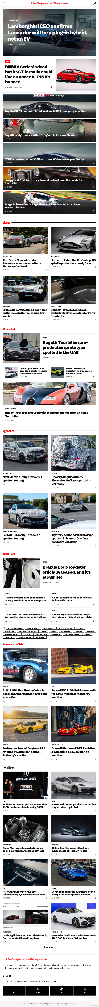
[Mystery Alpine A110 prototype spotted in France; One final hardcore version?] (73, 511)
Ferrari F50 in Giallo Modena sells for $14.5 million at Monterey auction (73, 694)
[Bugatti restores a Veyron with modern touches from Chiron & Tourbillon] (49, 393)
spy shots (56, 634)
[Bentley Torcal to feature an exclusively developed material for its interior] (73, 290)
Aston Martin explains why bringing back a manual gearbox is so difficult (23, 849)
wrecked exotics (12, 634)
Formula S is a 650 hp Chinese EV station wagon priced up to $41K (73, 806)
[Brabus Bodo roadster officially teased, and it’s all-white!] (21, 573)
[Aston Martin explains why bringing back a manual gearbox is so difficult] (25, 828)
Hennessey (55, 844)
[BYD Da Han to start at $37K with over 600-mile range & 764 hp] (49, 154)
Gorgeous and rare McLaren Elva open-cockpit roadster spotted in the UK (73, 893)
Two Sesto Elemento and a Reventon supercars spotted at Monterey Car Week (22, 263)
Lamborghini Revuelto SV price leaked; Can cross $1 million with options (25, 937)
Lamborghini (13, 20)
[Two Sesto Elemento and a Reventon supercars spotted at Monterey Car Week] (25, 240)
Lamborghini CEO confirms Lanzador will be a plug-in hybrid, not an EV (47, 32)
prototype (9, 631)
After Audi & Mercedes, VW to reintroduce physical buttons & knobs (24, 893)
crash (53, 631)
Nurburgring (55, 256)
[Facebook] (14, 991)
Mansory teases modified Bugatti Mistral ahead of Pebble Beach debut (72, 616)
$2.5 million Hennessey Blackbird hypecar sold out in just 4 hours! (70, 849)
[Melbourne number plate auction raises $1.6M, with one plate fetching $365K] (25, 785)
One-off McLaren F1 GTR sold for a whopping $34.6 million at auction (73, 752)
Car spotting (7, 256)
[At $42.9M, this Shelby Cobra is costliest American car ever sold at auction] (25, 666)
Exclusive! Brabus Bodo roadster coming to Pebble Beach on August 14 (26, 599)
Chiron (43, 631)
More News (9, 767)
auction (79, 628)
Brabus (45, 562)
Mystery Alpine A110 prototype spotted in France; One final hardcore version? (72, 538)
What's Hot (9, 329)
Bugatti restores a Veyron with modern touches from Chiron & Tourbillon (46, 414)
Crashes (78, 631)
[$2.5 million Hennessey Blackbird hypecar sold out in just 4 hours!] (73, 828)
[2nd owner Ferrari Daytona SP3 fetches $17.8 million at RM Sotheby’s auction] (25, 724)
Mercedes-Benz (56, 932)
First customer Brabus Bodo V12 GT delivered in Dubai (72, 599)
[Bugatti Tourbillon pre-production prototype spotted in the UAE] (21, 348)
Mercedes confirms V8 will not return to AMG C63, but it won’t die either (73, 937)
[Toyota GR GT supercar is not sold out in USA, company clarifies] (49, 106)
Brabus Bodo (7, 306)
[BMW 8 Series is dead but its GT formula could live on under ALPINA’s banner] (76, 75)
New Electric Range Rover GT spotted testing (23, 478)
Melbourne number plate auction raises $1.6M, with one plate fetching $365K (25, 806)
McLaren (54, 888)
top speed (39, 637)
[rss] (84, 991)
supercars (65, 631)
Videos (6, 222)
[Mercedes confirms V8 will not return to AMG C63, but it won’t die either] (73, 916)
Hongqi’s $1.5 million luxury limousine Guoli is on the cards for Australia (43, 182)
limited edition (24, 637)
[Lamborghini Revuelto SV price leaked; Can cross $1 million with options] (25, 916)
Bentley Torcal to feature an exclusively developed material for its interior (73, 313)
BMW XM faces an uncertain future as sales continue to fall (79, 371)
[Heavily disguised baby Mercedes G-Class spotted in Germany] (73, 453)
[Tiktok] (61, 991)
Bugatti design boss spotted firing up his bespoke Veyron (40, 135)
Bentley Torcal (56, 306)
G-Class (54, 473)
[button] (5, 3)
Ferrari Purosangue (10, 531)
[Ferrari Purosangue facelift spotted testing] (25, 511)
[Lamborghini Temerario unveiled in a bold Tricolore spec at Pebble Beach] (11, 372)
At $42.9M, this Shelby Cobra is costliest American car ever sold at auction (25, 694)
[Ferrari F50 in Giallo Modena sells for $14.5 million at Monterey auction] (73, 666)
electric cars (7, 473)
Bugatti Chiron (10, 408)
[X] (37, 991)
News (6, 611)
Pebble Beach (33, 628)
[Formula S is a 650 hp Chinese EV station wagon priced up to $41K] (73, 785)
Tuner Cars (9, 554)
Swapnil (46, 358)
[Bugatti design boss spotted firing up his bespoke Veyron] (49, 130)
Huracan (90, 631)
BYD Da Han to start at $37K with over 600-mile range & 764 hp (44, 159)
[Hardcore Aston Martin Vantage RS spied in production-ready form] (73, 240)
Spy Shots (8, 430)
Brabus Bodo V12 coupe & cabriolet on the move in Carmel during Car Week (25, 313)
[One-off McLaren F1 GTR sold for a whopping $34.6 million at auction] (73, 724)
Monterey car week (27, 631)
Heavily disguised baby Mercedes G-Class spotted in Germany (71, 480)
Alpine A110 (55, 531)
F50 (52, 687)
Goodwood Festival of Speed (77, 634)
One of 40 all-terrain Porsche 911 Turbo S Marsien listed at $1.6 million (25, 616)
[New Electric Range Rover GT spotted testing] (25, 453)
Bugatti (45, 337)
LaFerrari (9, 637)
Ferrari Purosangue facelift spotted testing (21, 536)
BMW (7, 61)
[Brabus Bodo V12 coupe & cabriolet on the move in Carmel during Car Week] (25, 290)
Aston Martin (7, 844)
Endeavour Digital (54, 1004)
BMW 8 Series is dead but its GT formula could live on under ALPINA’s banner (28, 74)
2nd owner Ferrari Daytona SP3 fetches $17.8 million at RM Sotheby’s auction (24, 752)
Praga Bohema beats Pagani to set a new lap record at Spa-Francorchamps (42, 206)
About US (7, 976)
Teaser (27, 634)
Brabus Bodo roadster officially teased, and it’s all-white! (67, 572)
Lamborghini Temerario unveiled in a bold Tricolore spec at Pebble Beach (33, 371)
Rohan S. (12, 45)
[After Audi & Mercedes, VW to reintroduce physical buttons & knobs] (25, 872)
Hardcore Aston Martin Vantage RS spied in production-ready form (73, 262)
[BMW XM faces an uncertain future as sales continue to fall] (57, 372)
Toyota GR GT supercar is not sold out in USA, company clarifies (45, 111)
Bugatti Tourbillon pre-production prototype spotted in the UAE (65, 347)
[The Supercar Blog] (49, 3)
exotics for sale (15, 628)
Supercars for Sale (13, 644)
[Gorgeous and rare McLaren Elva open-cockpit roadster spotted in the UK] (73, 872)
